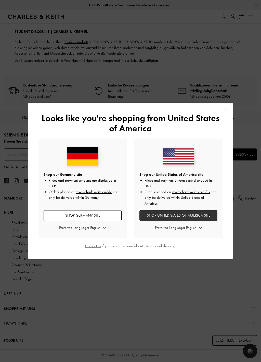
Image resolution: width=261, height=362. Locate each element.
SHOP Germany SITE (82, 215)
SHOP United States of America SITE (178, 215)
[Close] (226, 109)
